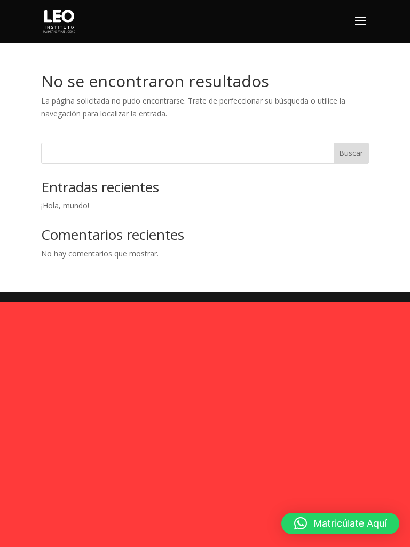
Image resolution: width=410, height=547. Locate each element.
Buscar (351, 153)
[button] (340, 523)
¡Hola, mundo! (65, 205)
